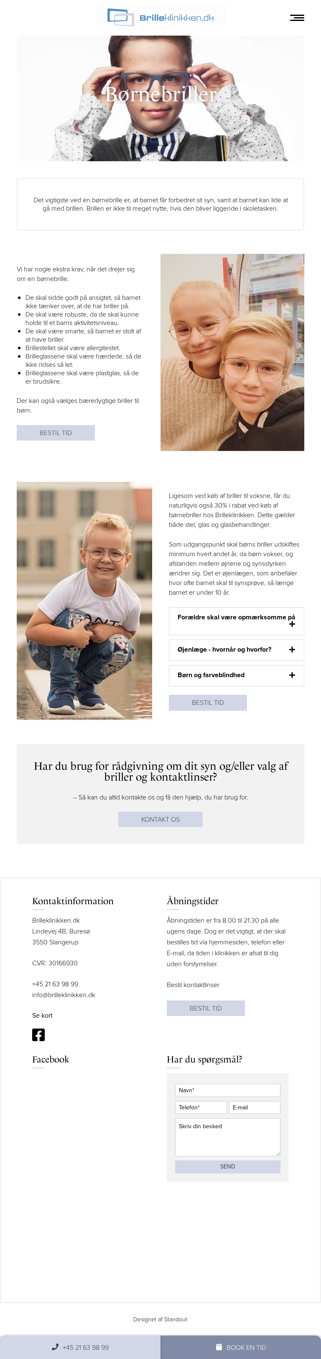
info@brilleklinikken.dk (63, 995)
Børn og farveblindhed (211, 675)
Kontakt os (160, 819)
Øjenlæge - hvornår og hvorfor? (224, 649)
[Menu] (297, 18)
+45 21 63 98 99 (55, 984)
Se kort (42, 1015)
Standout (175, 1319)
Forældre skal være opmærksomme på (237, 617)
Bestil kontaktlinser (193, 985)
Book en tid (246, 1347)
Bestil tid (56, 433)
